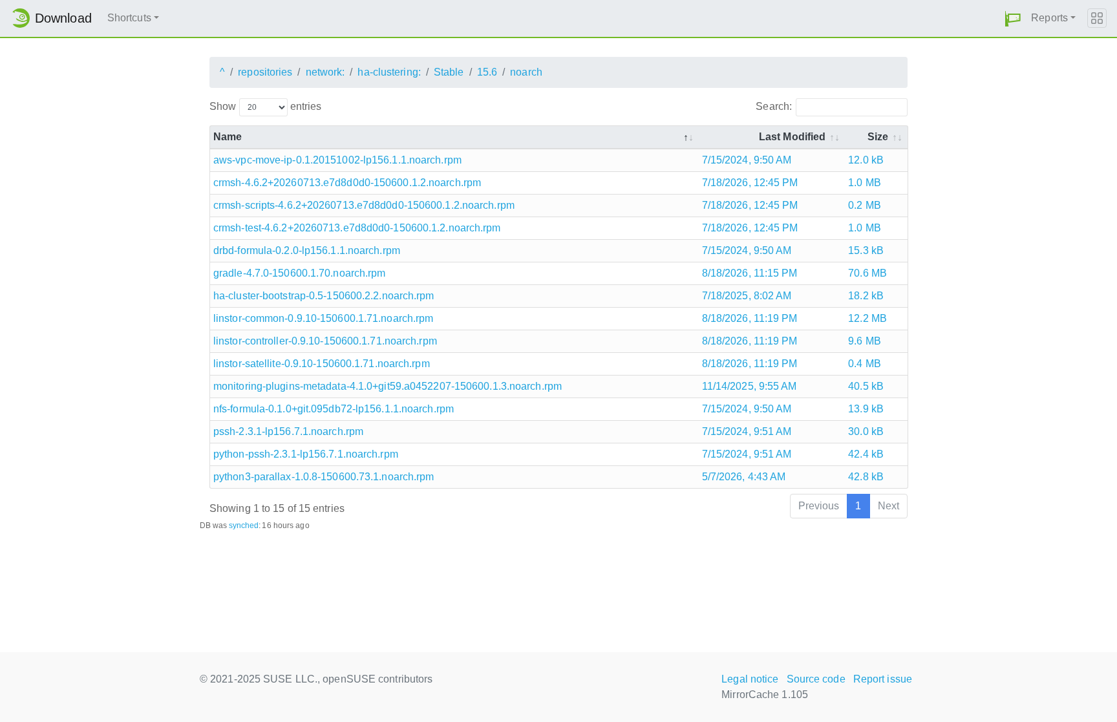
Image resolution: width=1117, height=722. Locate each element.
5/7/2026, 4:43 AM (744, 476)
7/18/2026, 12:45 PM (750, 182)
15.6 (487, 72)
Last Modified (792, 136)
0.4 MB (864, 363)
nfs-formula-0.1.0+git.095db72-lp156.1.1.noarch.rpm (333, 408)
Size (877, 136)
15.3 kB (866, 250)
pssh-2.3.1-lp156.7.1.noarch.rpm (288, 431)
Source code (816, 679)
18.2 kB (866, 295)
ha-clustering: (388, 72)
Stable (449, 72)
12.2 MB (867, 318)
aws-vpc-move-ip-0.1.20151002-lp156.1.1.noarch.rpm (337, 159)
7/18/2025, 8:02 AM (747, 295)
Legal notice (749, 679)
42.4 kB (866, 454)
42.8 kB (866, 476)
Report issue (882, 679)
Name (227, 136)
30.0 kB (866, 431)
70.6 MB (867, 273)
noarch (526, 72)
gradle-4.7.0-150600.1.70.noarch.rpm (299, 273)
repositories (265, 72)
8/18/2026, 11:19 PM (750, 318)
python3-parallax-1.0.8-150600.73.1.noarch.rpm (323, 476)
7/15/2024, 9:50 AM (747, 159)
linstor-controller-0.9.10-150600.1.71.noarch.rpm (325, 340)
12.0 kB (866, 159)
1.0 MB (864, 182)
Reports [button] (1049, 17)
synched (244, 525)
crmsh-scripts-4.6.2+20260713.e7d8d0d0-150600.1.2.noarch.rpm (364, 205)
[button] (1013, 18)
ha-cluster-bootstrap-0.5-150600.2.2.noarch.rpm (323, 295)
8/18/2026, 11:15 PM (750, 273)
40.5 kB (866, 386)
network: (325, 72)
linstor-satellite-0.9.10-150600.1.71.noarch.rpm (321, 363)
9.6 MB (864, 340)
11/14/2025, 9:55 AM (749, 386)
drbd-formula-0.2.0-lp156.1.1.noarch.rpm (306, 250)
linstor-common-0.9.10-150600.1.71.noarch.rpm (323, 318)
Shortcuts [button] (129, 17)
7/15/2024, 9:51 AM (747, 431)
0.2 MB (864, 205)
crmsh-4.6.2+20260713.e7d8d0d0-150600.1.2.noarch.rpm (347, 182)
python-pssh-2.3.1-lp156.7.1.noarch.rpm (305, 454)
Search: (774, 106)
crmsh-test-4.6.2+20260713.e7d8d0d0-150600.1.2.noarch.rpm (357, 227)
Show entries (265, 106)
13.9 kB (866, 408)
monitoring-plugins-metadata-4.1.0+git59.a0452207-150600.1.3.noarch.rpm (387, 386)
